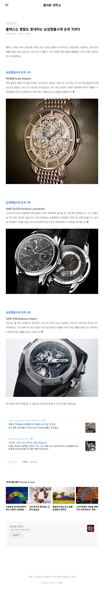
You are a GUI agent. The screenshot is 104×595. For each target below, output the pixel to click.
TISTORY (52, 583)
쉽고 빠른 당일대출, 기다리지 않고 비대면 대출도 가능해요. (33, 427)
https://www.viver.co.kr (18, 439)
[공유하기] (13, 462)
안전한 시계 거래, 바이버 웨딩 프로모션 (27, 442)
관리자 (60, 583)
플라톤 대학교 (52, 5)
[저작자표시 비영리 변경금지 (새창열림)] (33, 462)
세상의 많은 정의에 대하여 (20, 529)
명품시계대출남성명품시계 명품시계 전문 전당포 (32, 424)
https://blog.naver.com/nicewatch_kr (24, 420)
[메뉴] (6, 5)
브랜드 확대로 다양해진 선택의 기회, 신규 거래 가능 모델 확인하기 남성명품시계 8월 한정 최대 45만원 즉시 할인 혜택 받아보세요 (43, 447)
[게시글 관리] (16, 462)
